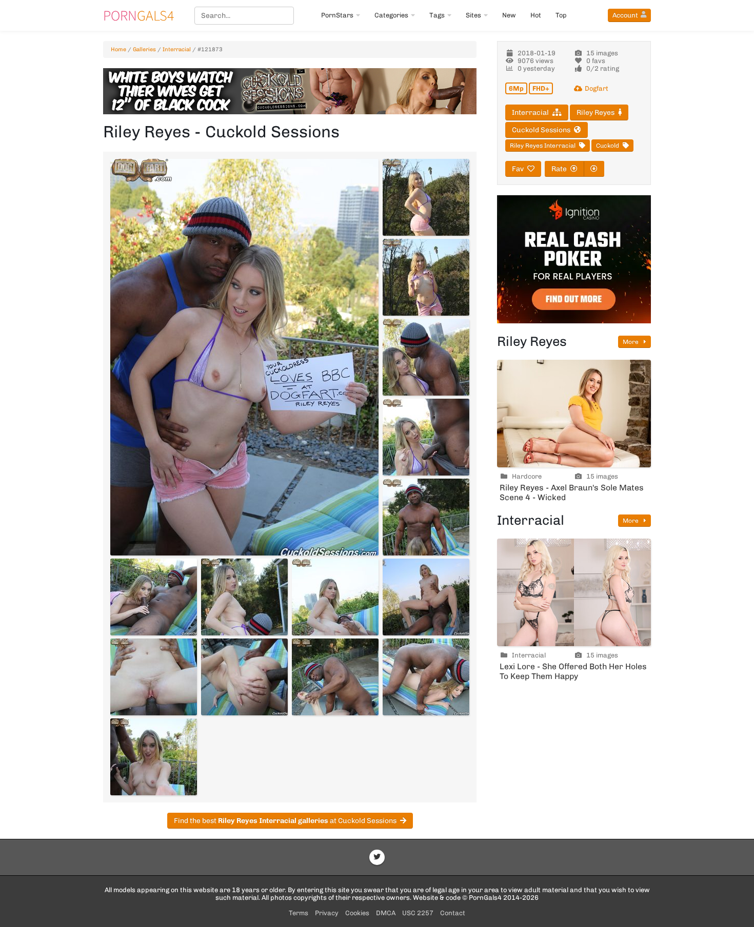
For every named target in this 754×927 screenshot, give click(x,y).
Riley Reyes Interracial (543, 145)
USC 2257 (417, 913)
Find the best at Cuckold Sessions (285, 820)
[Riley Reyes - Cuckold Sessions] (244, 357)
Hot (535, 15)
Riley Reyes (595, 112)
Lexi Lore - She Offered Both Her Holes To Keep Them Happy (573, 671)
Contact (452, 913)
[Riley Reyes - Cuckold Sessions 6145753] (153, 756)
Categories (391, 15)
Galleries (144, 49)
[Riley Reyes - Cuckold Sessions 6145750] (244, 676)
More (631, 341)
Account (625, 15)
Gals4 (138, 15)
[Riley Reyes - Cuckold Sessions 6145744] (426, 517)
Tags (437, 15)
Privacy (327, 913)
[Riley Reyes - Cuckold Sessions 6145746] (244, 597)
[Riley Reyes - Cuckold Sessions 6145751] (335, 676)
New (509, 15)
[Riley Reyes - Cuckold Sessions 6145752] (426, 676)
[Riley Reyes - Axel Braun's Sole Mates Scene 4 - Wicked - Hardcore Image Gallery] (574, 413)
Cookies (357, 913)
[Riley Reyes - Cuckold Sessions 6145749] (153, 676)
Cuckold (607, 145)
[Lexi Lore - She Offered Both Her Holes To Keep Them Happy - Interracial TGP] (574, 592)
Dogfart (596, 88)
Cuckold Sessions (541, 130)
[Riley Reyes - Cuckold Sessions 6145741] (426, 277)
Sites (473, 15)
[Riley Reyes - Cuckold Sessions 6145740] (426, 197)
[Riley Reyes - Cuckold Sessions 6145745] (153, 597)
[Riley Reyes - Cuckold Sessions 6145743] (426, 437)
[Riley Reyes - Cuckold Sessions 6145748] (426, 597)
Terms (298, 913)
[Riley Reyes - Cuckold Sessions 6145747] (335, 597)
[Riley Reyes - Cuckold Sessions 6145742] (426, 357)
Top (561, 15)
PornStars (337, 15)
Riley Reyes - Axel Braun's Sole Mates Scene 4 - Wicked (572, 492)
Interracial (177, 49)
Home (118, 49)
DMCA (385, 913)
